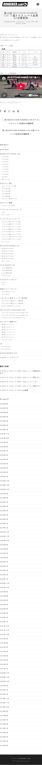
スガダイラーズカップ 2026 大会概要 (14, 390)
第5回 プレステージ (8, 327)
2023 (3, 212)
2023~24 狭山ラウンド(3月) (11, 226)
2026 (3, 282)
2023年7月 (4, 553)
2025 (3, 285)
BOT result (6, 261)
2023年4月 (4, 566)
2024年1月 (4, 528)
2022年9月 (4, 592)
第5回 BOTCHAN (7, 248)
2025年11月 (4, 434)
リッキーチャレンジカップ (10, 219)
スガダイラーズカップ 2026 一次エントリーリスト (19, 382)
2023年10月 (4, 540)
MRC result (6, 179)
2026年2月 (4, 430)
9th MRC (5, 177)
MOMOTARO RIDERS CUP (10, 154)
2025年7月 (4, 451)
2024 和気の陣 (7, 270)
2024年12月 (4, 481)
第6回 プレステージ (8, 324)
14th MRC (5, 164)
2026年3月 (4, 425)
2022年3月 (4, 613)
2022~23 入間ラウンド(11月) (12, 237)
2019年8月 (4, 716)
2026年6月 (4, 412)
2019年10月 (4, 707)
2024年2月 (4, 523)
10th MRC (5, 174)
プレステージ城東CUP (8, 322)
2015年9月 (4, 741)
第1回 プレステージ (8, 337)
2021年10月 (4, 634)
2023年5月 (4, 562)
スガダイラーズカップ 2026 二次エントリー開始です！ (20, 377)
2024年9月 (4, 494)
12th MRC (5, 169)
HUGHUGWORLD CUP (8, 353)
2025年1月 (4, 476)
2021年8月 (4, 643)
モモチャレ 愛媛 (6, 203)
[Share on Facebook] (0, 111)
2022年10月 (4, 587)
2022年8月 (4, 596)
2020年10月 (4, 681)
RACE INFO (30, 22)
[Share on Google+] (9, 111)
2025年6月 (4, 455)
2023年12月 (4, 532)
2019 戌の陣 (6, 191)
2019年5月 (4, 728)
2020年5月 (4, 686)
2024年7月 (4, 502)
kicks (22, 22)
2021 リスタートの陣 (9, 186)
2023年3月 (4, 570)
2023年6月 (4, 558)
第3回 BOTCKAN (7, 253)
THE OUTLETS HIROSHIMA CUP (12, 310)
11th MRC (5, 172)
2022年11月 (4, 583)
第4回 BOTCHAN (7, 251)
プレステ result (7, 340)
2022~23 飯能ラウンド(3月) (11, 234)
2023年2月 (4, 575)
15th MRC (5, 161)
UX (1, 344)
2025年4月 (4, 464)
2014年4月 (4, 745)
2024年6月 (4, 506)
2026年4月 (4, 421)
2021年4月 (4, 656)
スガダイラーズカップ (8, 280)
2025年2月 (4, 472)
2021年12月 (4, 626)
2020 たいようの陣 (8, 205)
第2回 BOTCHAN (7, 256)
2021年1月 (4, 669)
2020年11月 (4, 677)
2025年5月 (4, 459)
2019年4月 (4, 733)
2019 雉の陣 (6, 196)
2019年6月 (4, 724)
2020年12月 (4, 673)
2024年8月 (4, 498)
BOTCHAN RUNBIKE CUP (10, 246)
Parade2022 (6, 349)
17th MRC (5, 156)
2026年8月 (4, 404)
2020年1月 (4, 694)
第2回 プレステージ (8, 334)
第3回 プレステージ (8, 332)
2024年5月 (4, 511)
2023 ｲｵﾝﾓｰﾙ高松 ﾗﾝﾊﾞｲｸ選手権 (12, 301)
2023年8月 (4, 549)
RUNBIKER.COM (24, 758)
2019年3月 (4, 737)
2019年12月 (4, 698)
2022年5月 (4, 605)
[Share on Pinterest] (18, 111)
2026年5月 (4, 417)
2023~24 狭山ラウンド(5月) (11, 231)
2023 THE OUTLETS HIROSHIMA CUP (15, 313)
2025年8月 (4, 447)
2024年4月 (4, 515)
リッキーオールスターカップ (11, 209)
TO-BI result (6, 275)
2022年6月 (4, 600)
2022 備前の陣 (7, 273)
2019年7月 (4, 720)
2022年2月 (4, 617)
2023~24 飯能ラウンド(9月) (11, 229)
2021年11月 (4, 630)
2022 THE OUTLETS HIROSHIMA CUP (15, 315)
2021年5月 (4, 651)
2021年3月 (4, 660)
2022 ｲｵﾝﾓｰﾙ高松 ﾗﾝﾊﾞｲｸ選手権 (12, 303)
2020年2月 (4, 690)
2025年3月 (4, 468)
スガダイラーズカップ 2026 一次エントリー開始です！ (20, 386)
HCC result (6, 294)
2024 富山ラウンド (8, 291)
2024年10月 (4, 489)
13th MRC (5, 166)
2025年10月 (4, 438)
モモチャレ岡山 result (9, 198)
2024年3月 (4, 519)
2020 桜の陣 (6, 188)
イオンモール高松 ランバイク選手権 (13, 298)
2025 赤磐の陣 (7, 268)
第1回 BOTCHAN (7, 258)
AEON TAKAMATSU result (11, 306)
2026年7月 (4, 408)
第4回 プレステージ (8, 329)
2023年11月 (4, 536)
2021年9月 (4, 639)
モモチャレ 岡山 (6, 183)
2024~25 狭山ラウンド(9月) (11, 221)
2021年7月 (4, 647)
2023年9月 (4, 545)
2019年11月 (4, 703)
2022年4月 (4, 609)
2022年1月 (4, 622)
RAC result (6, 215)
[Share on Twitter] (5, 111)
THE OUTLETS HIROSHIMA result (13, 318)
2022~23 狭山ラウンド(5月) (11, 239)
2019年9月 (4, 711)
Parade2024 (6, 346)
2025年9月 (4, 442)
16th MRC (5, 159)
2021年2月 (4, 664)
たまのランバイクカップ (9, 357)
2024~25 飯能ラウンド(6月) (11, 224)
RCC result (6, 242)
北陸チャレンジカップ (8, 289)
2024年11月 (4, 485)
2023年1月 (4, 579)
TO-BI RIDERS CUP (7, 265)
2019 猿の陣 (6, 193)
